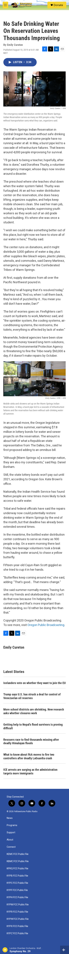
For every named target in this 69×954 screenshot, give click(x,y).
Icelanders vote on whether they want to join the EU (34, 683)
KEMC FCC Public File (17, 854)
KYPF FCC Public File (17, 890)
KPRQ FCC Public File (17, 868)
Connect (11, 847)
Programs (12, 825)
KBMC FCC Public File (18, 861)
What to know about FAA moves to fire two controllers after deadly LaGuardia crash (28, 756)
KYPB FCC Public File (17, 876)
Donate (58, 5)
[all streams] (64, 950)
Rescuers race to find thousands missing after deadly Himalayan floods (31, 741)
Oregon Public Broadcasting (45, 625)
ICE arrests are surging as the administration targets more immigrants (30, 771)
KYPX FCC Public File (17, 926)
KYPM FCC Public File (18, 904)
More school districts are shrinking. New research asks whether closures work (33, 711)
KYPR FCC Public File (17, 912)
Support (11, 832)
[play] (5, 949)
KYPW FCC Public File (18, 919)
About (10, 839)
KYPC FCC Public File (17, 883)
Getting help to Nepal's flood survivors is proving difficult (33, 726)
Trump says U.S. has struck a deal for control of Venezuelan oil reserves (32, 696)
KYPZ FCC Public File (17, 933)
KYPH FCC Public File (17, 897)
